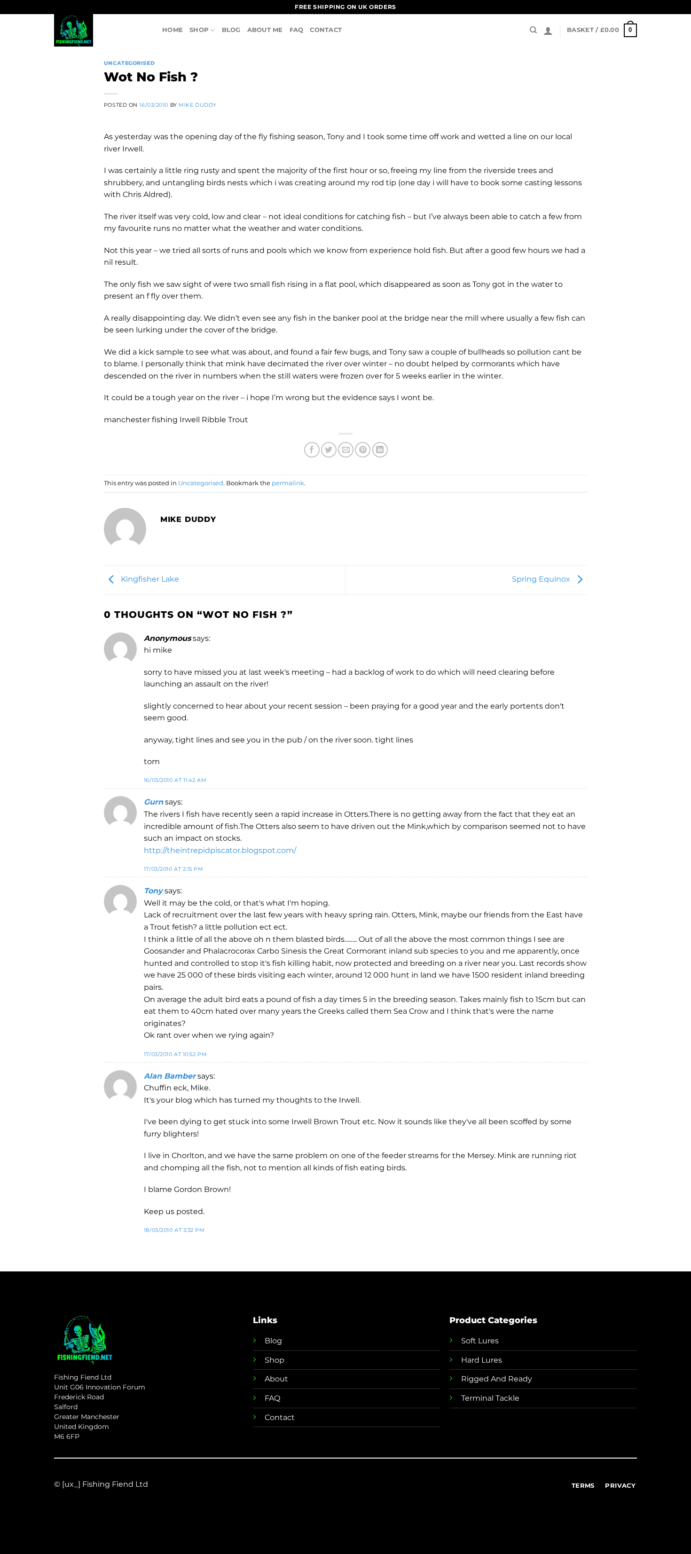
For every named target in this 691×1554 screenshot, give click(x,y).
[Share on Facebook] (312, 450)
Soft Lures (480, 1340)
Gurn (153, 801)
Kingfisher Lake (149, 579)
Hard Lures (481, 1360)
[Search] (533, 30)
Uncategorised (129, 63)
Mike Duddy (198, 105)
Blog (231, 29)
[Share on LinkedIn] (380, 450)
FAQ (297, 29)
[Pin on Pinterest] (362, 450)
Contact (326, 29)
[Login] (548, 30)
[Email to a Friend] (345, 450)
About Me (265, 29)
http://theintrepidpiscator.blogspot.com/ (220, 850)
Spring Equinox (542, 579)
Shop (199, 29)
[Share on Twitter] (329, 450)
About (276, 1378)
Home (172, 29)
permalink (288, 483)
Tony (153, 890)
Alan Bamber (170, 1076)
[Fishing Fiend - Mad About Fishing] (101, 30)
